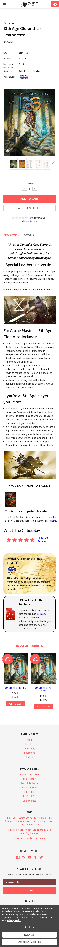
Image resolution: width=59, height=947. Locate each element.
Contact (29, 756)
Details (29, 235)
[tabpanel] (13, 164)
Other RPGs (29, 791)
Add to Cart (16, 703)
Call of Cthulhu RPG (29, 774)
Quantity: (29, 183)
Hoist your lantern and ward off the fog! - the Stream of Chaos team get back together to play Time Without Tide (29, 821)
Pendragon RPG (29, 787)
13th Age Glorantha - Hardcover (43, 689)
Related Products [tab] (29, 646)
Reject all (29, 934)
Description (11, 235)
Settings (29, 927)
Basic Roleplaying (30, 783)
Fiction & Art (29, 796)
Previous (6, 162)
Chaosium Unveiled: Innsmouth (29, 838)
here (53, 520)
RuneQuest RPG (29, 778)
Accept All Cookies (29, 942)
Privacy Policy (14, 920)
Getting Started (29, 743)
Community (29, 748)
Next (53, 162)
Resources (29, 752)
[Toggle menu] (4, 4)
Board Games (29, 800)
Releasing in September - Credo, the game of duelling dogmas (29, 831)
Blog (29, 739)
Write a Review (29, 221)
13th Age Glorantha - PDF (15, 687)
